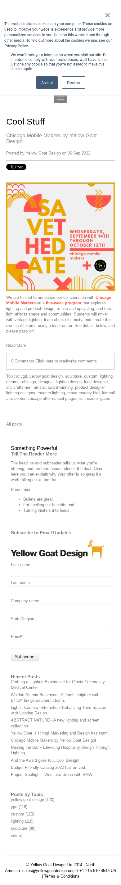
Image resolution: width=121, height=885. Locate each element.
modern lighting (51, 393)
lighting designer (20, 393)
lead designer (96, 381)
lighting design (69, 381)
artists (39, 387)
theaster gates (97, 398)
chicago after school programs (55, 398)
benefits (59, 504)
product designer (90, 387)
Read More (16, 345)
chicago (29, 381)
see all (17, 835)
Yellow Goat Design (43, 153)
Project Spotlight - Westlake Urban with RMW (51, 774)
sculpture (73, 376)
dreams (13, 381)
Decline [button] (73, 82)
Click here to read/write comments (66, 361)
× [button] (107, 13)
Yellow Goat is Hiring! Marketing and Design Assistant (59, 733)
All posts (14, 424)
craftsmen (22, 387)
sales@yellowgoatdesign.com (49, 870)
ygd (23, 376)
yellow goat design (46, 376)
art (8, 387)
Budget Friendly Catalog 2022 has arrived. (48, 767)
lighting (106, 376)
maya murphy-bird (83, 393)
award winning (60, 387)
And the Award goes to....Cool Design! (45, 760)
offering (17, 468)
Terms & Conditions (61, 876)
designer (45, 381)
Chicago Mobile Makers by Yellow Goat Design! (53, 740)
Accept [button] (47, 82)
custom (90, 376)
